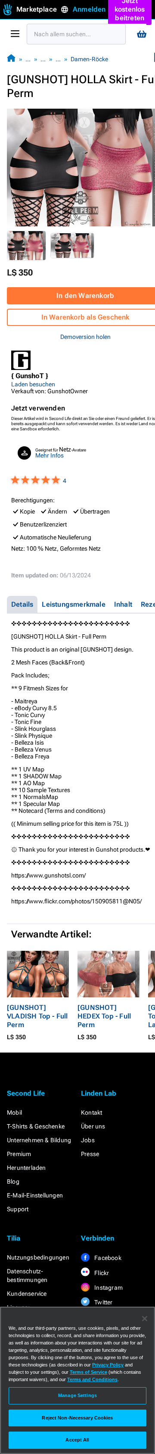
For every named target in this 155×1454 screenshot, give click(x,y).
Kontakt (91, 1112)
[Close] (144, 1318)
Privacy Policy (108, 1364)
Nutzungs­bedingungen (38, 1257)
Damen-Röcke (89, 59)
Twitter (103, 1302)
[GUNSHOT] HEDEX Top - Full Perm (104, 1016)
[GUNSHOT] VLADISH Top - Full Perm (37, 1016)
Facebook (107, 1257)
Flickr (101, 1272)
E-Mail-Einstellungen (35, 1195)
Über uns (93, 1126)
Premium (19, 1153)
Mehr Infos (49, 455)
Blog (13, 1181)
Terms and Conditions (92, 1379)
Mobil (14, 1112)
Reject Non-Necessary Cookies (77, 1417)
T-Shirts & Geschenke (36, 1126)
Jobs (88, 1140)
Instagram (108, 1287)
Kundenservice (27, 1293)
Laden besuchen (33, 384)
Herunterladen (26, 1167)
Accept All (77, 1439)
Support (17, 1209)
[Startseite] (11, 59)
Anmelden (89, 9)
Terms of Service (88, 1372)
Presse (90, 1153)
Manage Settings (77, 1395)
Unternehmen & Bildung (39, 1140)
